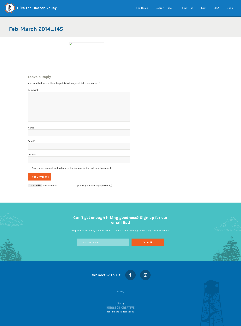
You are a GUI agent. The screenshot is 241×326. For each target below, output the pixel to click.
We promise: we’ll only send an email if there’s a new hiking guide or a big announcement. (120, 230)
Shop (230, 7)
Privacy (121, 291)
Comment (33, 90)
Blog (216, 7)
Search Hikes (164, 7)
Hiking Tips (186, 7)
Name (31, 127)
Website (32, 154)
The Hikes (142, 7)
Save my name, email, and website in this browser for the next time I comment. (71, 168)
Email (31, 141)
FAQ (203, 7)
